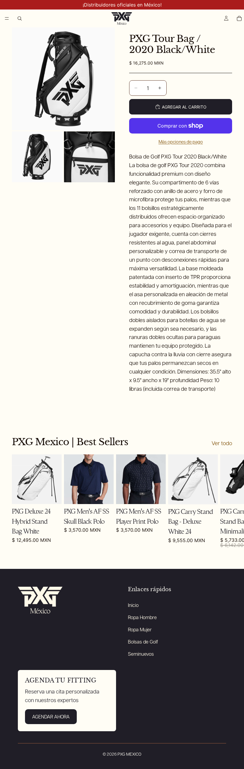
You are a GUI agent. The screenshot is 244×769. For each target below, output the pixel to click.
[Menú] (7, 18)
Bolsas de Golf (143, 641)
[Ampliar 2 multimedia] (37, 156)
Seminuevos (141, 654)
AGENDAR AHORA (51, 716)
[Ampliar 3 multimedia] (89, 156)
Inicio (133, 605)
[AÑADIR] (52, 495)
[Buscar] (19, 18)
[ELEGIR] (156, 495)
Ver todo (222, 443)
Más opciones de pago (181, 142)
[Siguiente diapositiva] (225, 501)
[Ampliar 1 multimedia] (63, 78)
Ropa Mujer (140, 629)
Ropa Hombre (142, 617)
